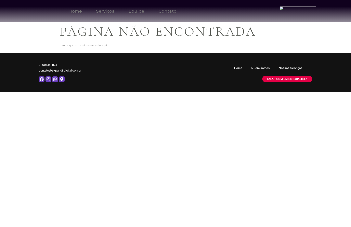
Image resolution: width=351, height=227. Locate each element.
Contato (167, 11)
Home (75, 11)
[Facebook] (41, 79)
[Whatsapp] (55, 79)
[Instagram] (48, 79)
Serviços (105, 11)
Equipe (136, 11)
